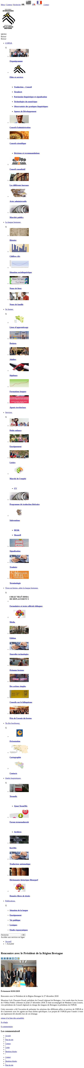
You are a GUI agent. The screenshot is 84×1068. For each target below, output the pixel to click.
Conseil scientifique (18, 143)
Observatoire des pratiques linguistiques (31, 106)
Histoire (13, 240)
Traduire (13, 567)
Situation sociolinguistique (21, 272)
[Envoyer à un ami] (16, 959)
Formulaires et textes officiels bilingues (26, 606)
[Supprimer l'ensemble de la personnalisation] (10, 959)
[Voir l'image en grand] (19, 986)
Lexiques (13, 925)
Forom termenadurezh (19, 822)
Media (12, 622)
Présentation (15, 741)
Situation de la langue (19, 910)
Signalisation (15, 551)
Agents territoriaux (18, 407)
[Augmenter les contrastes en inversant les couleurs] (7, 959)
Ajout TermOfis (20, 806)
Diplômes (14, 375)
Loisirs (12, 462)
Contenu (9, 5)
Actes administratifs (18, 201)
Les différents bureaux (19, 185)
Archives (17, 832)
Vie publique (15, 920)
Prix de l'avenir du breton (21, 718)
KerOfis (13, 848)
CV (15, 488)
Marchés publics (17, 217)
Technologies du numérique (25, 101)
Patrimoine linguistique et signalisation (30, 97)
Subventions (15, 520)
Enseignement (15, 446)
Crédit (7, 1048)
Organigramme (16, 61)
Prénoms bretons (17, 670)
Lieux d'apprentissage (19, 327)
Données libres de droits (20, 896)
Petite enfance (15, 430)
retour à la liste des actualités (12, 1018)
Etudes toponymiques (19, 930)
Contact (46, 5)
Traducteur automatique (20, 864)
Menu (3, 5)
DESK (16, 530)
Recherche (17, 5)
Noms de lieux (16, 288)
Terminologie (15, 583)
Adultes (13, 359)
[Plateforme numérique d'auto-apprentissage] (19, 338)
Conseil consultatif (17, 169)
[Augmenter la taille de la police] (5, 959)
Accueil (8, 941)
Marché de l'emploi (18, 478)
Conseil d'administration (20, 127)
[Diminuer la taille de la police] (2, 959)
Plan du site (9, 1040)
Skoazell (17, 535)
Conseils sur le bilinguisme (21, 702)
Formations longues (18, 391)
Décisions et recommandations (27, 153)
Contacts (13, 773)
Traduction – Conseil (23, 87)
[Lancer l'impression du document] (13, 959)
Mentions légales (11, 1051)
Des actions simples (18, 686)
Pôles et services (16, 77)
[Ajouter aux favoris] (18, 959)
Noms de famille (16, 304)
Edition (13, 638)
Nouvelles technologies (19, 654)
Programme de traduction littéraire (25, 504)
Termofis (13, 796)
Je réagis (4, 1022)
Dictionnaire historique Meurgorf (24, 880)
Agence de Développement (25, 111)
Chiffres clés (15, 256)
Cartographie (15, 757)
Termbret (18, 92)
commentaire (7, 1026)
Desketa (13, 343)
